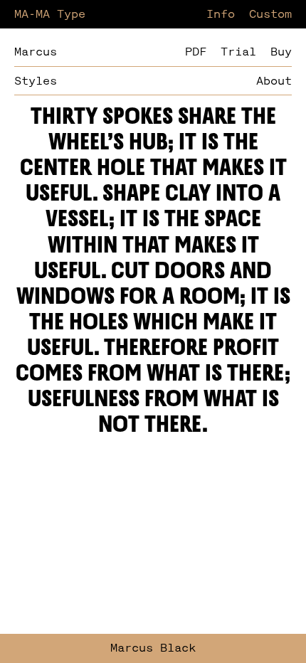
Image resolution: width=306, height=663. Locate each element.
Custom (270, 15)
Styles (35, 81)
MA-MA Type (49, 15)
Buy (281, 52)
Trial (238, 52)
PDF (195, 52)
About (274, 81)
